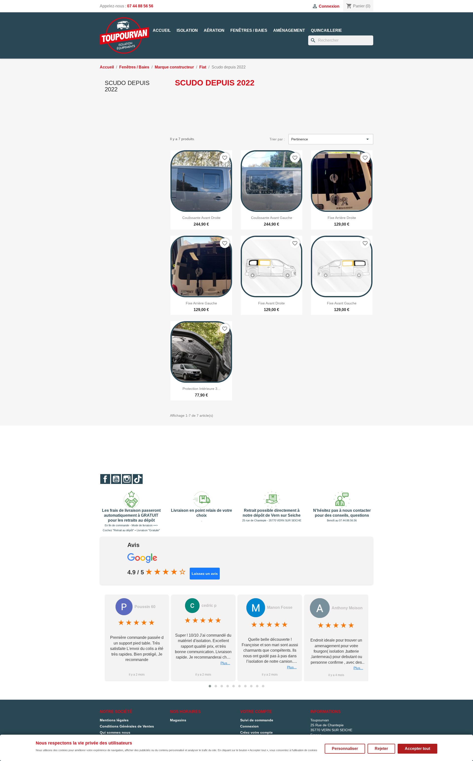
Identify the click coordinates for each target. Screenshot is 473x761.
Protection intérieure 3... (201, 389)
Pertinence (331, 139)
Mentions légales (114, 720)
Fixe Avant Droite (271, 303)
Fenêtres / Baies (248, 30)
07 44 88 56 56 (140, 6)
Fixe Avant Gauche (341, 303)
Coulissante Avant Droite (201, 218)
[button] (210, 686)
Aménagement (289, 30)
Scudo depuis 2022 (127, 86)
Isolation (187, 30)
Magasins (178, 720)
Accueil (162, 30)
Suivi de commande (256, 720)
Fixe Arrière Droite (342, 218)
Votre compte (256, 712)
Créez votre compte (256, 732)
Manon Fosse (279, 607)
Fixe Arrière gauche (201, 303)
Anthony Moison (347, 608)
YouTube (116, 479)
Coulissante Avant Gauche (271, 218)
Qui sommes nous (115, 732)
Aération (214, 30)
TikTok (138, 479)
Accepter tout (417, 748)
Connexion (249, 726)
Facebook (105, 479)
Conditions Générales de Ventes (127, 726)
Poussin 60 (145, 607)
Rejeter (381, 748)
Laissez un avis (205, 574)
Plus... (225, 663)
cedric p (209, 605)
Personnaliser (345, 748)
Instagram (127, 479)
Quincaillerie (326, 30)
